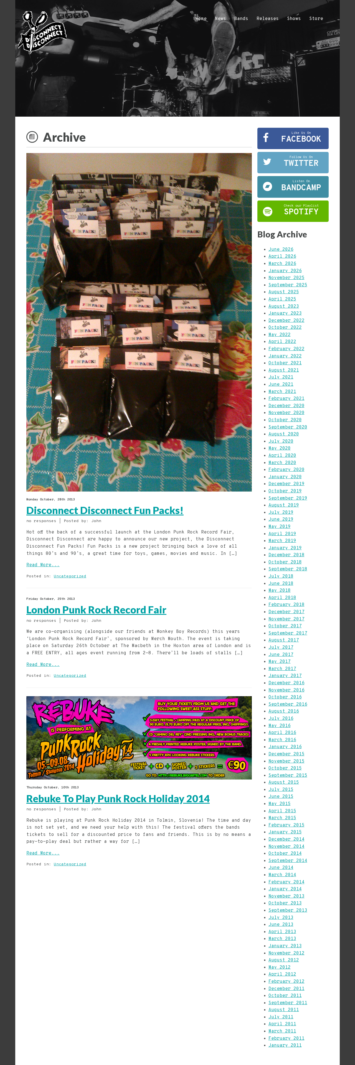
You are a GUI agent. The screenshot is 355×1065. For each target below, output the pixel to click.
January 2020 (285, 477)
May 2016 (279, 726)
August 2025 (283, 292)
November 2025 (286, 278)
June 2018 (280, 584)
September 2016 (287, 704)
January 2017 (285, 676)
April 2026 (282, 256)
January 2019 (285, 548)
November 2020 (286, 413)
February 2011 (286, 1038)
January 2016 (285, 747)
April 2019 (282, 534)
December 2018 (286, 555)
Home (201, 19)
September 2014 (287, 861)
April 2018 (282, 598)
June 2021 (280, 384)
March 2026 (282, 264)
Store (316, 19)
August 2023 (283, 306)
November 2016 (286, 690)
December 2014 (286, 839)
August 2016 (283, 711)
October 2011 (285, 996)
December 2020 (286, 406)
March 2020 (282, 463)
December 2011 (286, 989)
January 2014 (285, 889)
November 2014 (286, 847)
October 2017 (285, 626)
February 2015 (286, 825)
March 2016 (282, 740)
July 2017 (280, 647)
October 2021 (285, 363)
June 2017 (280, 655)
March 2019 (282, 541)
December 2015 (286, 754)
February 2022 (286, 349)
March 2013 (282, 939)
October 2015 (285, 768)
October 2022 (285, 327)
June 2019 (280, 519)
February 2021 (286, 399)
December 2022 (286, 321)
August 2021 (283, 370)
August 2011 (283, 1010)
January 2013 (285, 946)
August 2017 (283, 640)
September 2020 (287, 427)
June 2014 (280, 868)
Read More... (43, 565)
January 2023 (285, 313)
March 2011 (282, 1031)
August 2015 (283, 782)
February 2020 (286, 470)
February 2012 (286, 981)
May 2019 (279, 527)
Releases (268, 19)
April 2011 (282, 1024)
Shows (294, 19)
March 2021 (282, 392)
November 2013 (286, 896)
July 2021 (280, 377)
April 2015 (282, 811)
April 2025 (282, 299)
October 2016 (285, 697)
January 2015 (285, 832)
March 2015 (282, 818)
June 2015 (280, 797)
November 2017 (286, 619)
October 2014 (285, 853)
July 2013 (280, 918)
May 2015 (279, 804)
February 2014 (286, 882)
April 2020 (282, 455)
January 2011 (285, 1045)
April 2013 (282, 932)
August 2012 (283, 960)
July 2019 (280, 512)
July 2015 (280, 790)
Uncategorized (70, 576)
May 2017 (279, 662)
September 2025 (287, 285)
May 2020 (279, 448)
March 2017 (282, 669)
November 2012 (286, 953)
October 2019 (285, 491)
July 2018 (280, 576)
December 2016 (286, 683)
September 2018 (287, 569)
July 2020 (280, 441)
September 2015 (287, 775)
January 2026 (285, 271)
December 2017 (286, 612)
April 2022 (282, 342)
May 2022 (279, 335)
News (220, 19)
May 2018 (279, 590)
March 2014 (282, 875)
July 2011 (280, 1017)
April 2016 (282, 733)
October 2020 (285, 420)
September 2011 (287, 1003)
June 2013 (280, 925)
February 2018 (286, 605)
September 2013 (287, 910)
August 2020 (283, 434)
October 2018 (285, 562)
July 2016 (280, 718)
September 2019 (287, 498)
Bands (241, 19)
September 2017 (287, 633)
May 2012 (279, 967)
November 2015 (286, 761)
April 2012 (282, 974)
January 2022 (285, 356)
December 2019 (286, 484)
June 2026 (280, 249)
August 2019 (283, 505)
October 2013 (285, 903)
